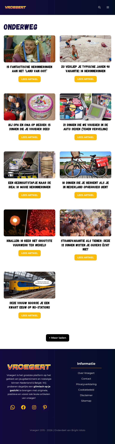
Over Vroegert (86, 373)
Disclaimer (86, 395)
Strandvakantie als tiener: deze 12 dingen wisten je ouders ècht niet (85, 245)
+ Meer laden (57, 337)
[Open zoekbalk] (99, 7)
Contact (86, 378)
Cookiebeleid (86, 389)
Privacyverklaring (86, 384)
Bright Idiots (78, 430)
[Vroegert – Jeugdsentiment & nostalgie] (15, 7)
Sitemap (86, 400)
